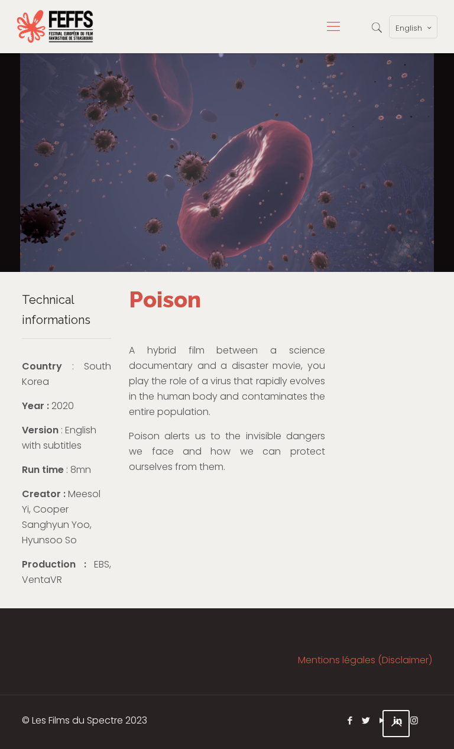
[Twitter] (366, 720)
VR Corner (155, 506)
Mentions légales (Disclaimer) (365, 660)
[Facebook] (350, 720)
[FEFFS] (55, 26)
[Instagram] (414, 720)
